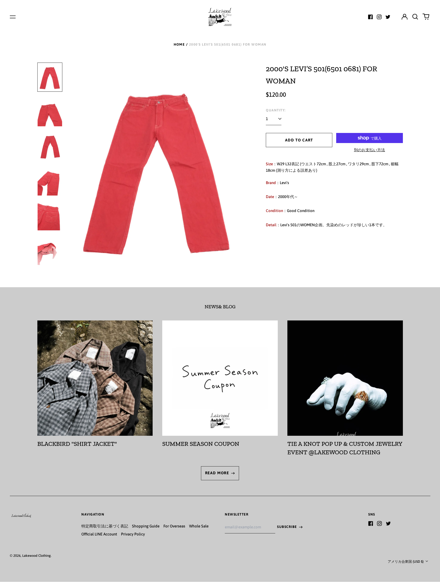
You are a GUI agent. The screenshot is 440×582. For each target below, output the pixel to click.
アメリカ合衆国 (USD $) (406, 561)
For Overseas (174, 526)
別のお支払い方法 (369, 150)
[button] (415, 16)
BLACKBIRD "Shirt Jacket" (77, 443)
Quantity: (276, 110)
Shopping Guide (146, 526)
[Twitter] (387, 16)
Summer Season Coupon (200, 443)
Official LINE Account (99, 534)
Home (179, 44)
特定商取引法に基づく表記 (104, 526)
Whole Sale (199, 526)
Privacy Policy (133, 534)
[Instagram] (379, 16)
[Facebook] (370, 16)
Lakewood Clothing (36, 555)
